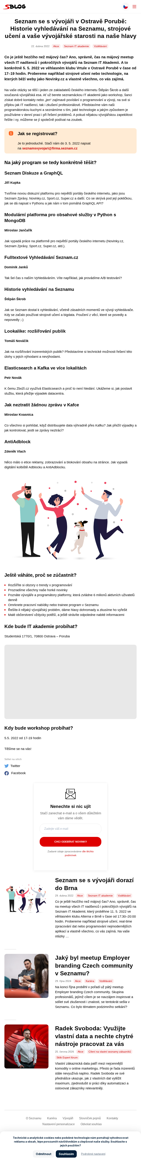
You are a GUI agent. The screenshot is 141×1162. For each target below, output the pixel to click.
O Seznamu (33, 1118)
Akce (56, 46)
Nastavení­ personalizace (58, 1124)
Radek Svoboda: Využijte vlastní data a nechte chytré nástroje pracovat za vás (94, 1036)
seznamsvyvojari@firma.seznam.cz (49, 148)
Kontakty (112, 1118)
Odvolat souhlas (91, 1124)
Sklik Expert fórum (67, 1057)
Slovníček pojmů (90, 1118)
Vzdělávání (100, 46)
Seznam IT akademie (76, 46)
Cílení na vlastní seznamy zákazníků (109, 1051)
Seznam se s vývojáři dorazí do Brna (94, 884)
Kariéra (90, 981)
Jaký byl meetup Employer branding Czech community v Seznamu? (94, 965)
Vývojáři (68, 1118)
